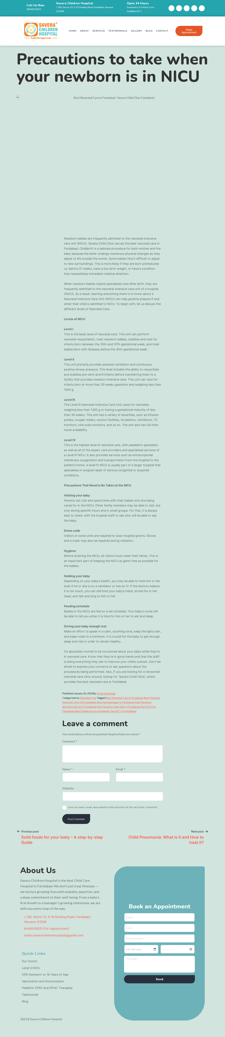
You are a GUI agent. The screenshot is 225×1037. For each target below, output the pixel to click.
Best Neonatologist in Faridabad (115, 702)
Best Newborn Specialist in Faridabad (118, 706)
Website (68, 788)
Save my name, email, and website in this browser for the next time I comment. (113, 807)
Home (72, 30)
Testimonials (117, 30)
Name (67, 769)
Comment (69, 741)
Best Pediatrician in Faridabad (92, 711)
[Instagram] (179, 8)
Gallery (136, 30)
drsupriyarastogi (106, 693)
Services (98, 30)
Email (120, 769)
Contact (162, 30)
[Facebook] (171, 8)
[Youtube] (187, 8)
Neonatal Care (88, 697)
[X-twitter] (202, 8)
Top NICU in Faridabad (123, 711)
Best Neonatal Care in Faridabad (124, 697)
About (84, 30)
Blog (149, 30)
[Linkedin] (194, 8)
